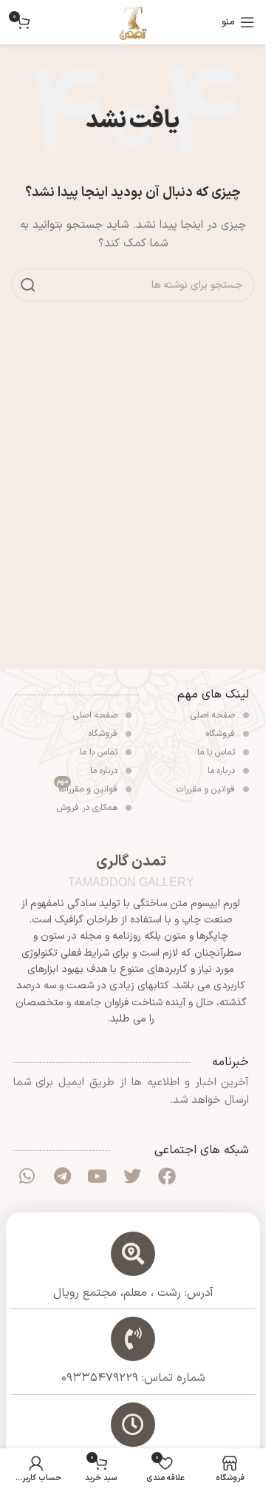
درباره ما (223, 770)
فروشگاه (222, 733)
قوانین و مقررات (207, 789)
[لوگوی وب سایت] (132, 22)
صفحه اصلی (214, 715)
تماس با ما (217, 752)
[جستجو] (28, 285)
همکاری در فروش (88, 807)
